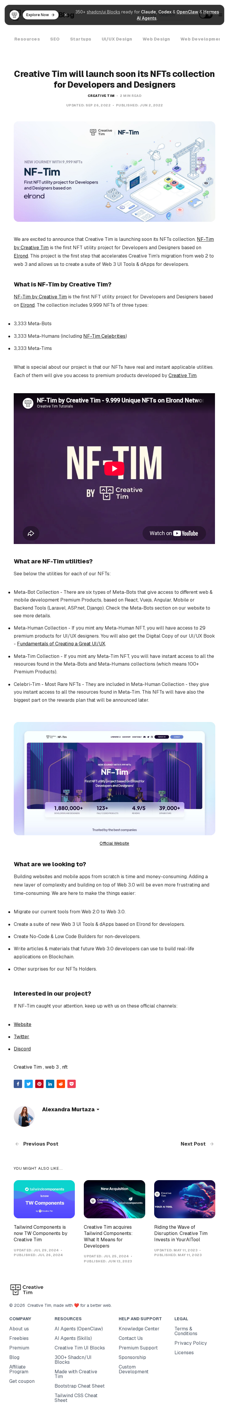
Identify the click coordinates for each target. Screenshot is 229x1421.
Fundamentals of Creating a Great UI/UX (61, 644)
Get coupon (22, 1381)
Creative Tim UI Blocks (80, 1348)
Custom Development (133, 1369)
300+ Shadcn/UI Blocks (73, 1359)
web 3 (52, 1067)
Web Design (156, 39)
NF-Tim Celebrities (104, 336)
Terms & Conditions (185, 1331)
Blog (14, 1357)
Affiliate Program (18, 1369)
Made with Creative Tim (76, 1374)
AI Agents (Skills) (73, 1338)
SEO (55, 39)
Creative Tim (101, 96)
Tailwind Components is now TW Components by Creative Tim (40, 1233)
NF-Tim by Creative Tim (40, 297)
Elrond (21, 256)
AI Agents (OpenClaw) (79, 1329)
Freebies (19, 1338)
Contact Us (131, 1338)
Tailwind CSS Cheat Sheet (76, 1397)
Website (22, 1024)
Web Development (202, 39)
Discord (22, 1049)
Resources (27, 39)
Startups (81, 39)
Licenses (184, 1352)
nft (65, 1067)
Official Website (114, 843)
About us (19, 1329)
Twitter (21, 1036)
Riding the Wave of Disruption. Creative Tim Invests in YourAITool (181, 1233)
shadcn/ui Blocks (103, 11)
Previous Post (40, 1143)
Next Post (194, 1143)
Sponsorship (132, 1357)
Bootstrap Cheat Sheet (80, 1386)
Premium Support (138, 1348)
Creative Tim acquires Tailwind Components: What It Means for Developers (108, 1236)
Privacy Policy (190, 1343)
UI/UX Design (117, 39)
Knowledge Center (139, 1329)
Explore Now (37, 15)
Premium (19, 1348)
